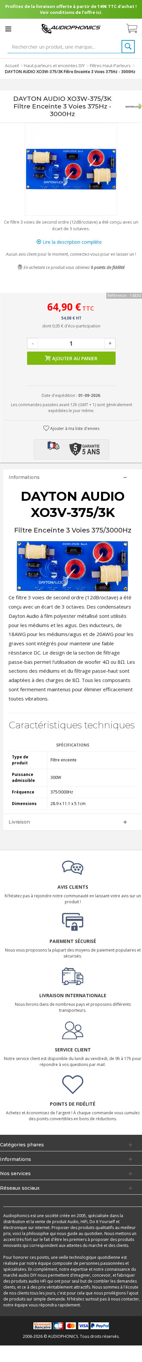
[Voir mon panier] (135, 29)
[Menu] (8, 29)
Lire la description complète (71, 242)
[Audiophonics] (71, 28)
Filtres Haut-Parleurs (110, 65)
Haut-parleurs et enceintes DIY (54, 65)
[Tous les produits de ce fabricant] (133, 106)
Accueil (12, 65)
